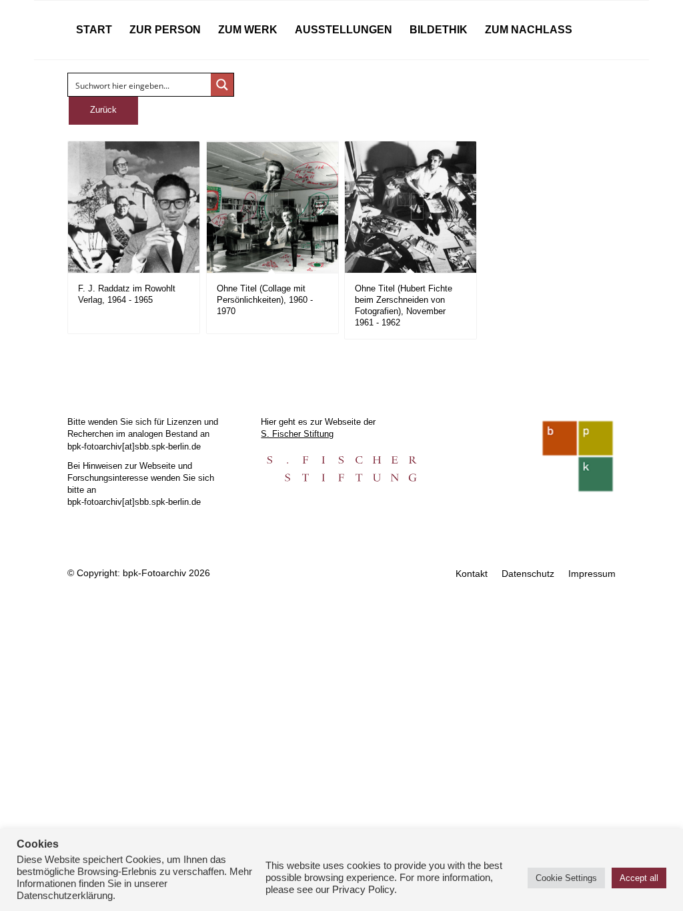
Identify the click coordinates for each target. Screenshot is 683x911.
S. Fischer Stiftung (297, 434)
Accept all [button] (639, 878)
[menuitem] (94, 30)
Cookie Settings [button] (566, 878)
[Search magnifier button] (222, 84)
